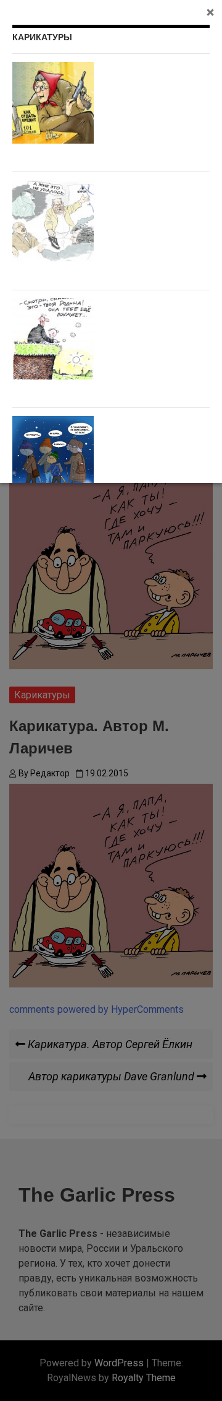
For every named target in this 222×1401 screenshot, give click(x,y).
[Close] (210, 12)
